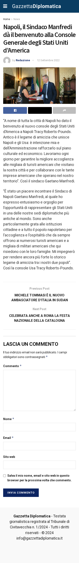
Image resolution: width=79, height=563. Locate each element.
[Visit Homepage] (36, 6)
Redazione (23, 60)
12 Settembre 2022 (48, 60)
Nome (8, 419)
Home (6, 19)
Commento (12, 366)
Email (8, 438)
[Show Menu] (5, 6)
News (16, 19)
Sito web (9, 457)
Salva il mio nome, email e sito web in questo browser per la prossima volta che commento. (39, 478)
